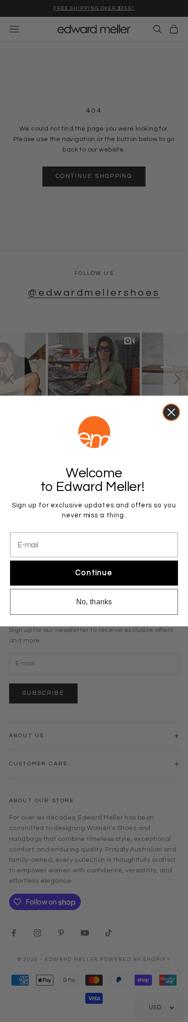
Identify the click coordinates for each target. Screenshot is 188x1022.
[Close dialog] (171, 412)
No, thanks (94, 601)
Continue (94, 573)
